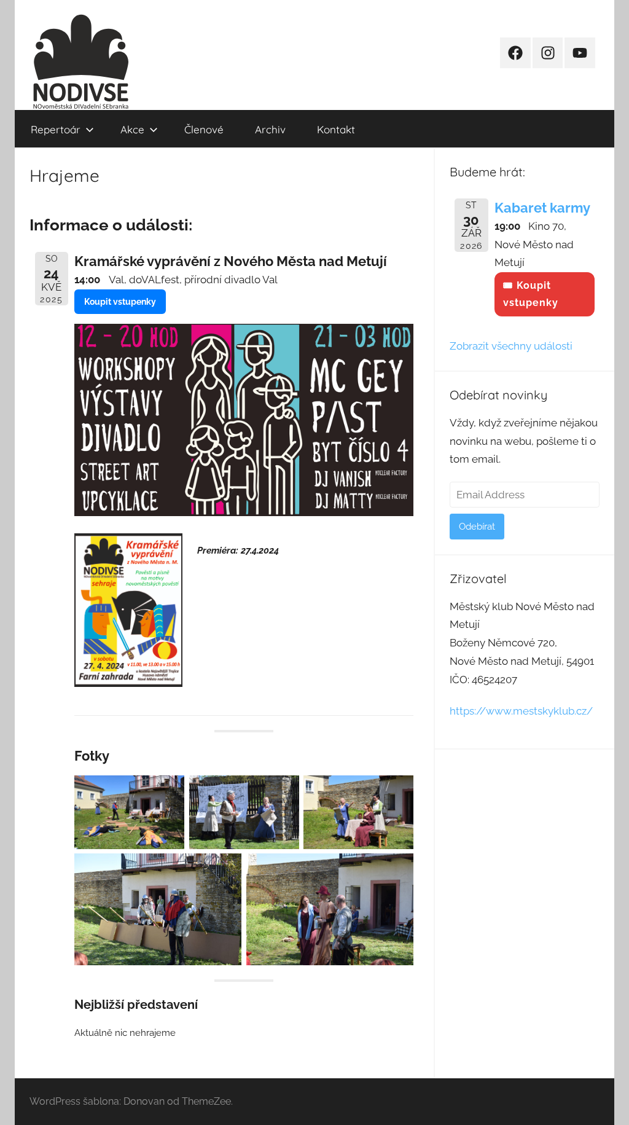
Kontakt (336, 129)
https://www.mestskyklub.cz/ (521, 711)
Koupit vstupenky (120, 302)
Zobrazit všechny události (511, 346)
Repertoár (55, 129)
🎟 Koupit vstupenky (530, 294)
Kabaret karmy (542, 208)
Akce (132, 129)
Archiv (270, 129)
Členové (204, 129)
